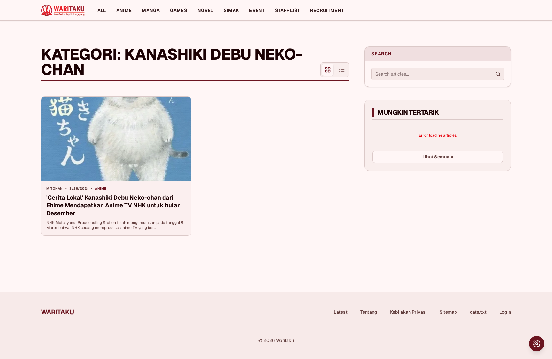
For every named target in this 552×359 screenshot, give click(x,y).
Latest (341, 312)
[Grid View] (328, 70)
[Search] (498, 74)
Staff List (287, 10)
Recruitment (327, 10)
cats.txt (478, 312)
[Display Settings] (536, 343)
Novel (205, 10)
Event (257, 10)
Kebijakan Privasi (408, 312)
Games (178, 10)
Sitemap (448, 312)
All (101, 10)
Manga (151, 10)
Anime (124, 10)
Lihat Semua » (437, 157)
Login (505, 312)
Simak (231, 10)
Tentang (368, 312)
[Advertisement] (412, 224)
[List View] (342, 70)
